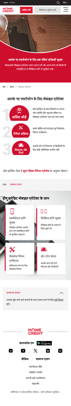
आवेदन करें (26, 10)
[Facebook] (10, 351)
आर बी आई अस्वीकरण (35, 378)
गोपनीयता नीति (35, 366)
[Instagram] (60, 351)
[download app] (44, 343)
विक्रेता (12, 3)
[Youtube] (23, 351)
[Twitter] (35, 351)
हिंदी (64, 3)
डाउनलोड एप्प (26, 343)
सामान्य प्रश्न (16, 184)
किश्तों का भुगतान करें (47, 10)
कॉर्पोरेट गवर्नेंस (35, 372)
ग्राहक (6, 3)
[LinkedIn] (48, 351)
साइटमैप (35, 383)
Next (66, 184)
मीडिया (25, 359)
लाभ (4, 184)
